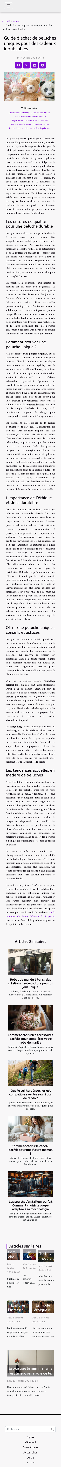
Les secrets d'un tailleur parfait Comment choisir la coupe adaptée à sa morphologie (30, 1205)
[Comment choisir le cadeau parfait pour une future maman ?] (30, 1129)
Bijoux (30, 1437)
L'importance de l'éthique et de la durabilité (29, 120)
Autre (16, 21)
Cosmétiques (30, 1447)
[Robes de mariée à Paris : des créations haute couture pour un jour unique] (30, 962)
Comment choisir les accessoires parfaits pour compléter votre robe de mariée (30, 1038)
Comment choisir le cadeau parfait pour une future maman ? (30, 1149)
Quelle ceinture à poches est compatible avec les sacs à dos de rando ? (30, 1094)
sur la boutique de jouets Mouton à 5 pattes (30, 914)
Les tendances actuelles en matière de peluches (29, 128)
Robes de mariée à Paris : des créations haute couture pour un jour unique (30, 983)
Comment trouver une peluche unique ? (29, 117)
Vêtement (30, 1442)
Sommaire (30, 108)
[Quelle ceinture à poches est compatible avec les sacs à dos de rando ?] (30, 1073)
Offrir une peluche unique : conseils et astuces (29, 124)
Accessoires (30, 1452)
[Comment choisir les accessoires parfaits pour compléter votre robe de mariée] (30, 1018)
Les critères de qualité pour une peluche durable (29, 113)
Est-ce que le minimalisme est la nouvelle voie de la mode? (30, 1373)
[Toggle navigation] (8, 6)
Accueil (6, 21)
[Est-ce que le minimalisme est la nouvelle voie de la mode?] (30, 1363)
